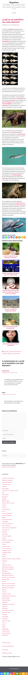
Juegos (4, 556)
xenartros (5, 105)
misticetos (20, 98)
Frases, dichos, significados (9, 527)
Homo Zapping (6, 542)
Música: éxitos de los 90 (8, 585)
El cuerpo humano (7, 519)
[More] (24, 237)
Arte (3, 492)
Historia (4, 538)
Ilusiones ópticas (6, 548)
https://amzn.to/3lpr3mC (8, 467)
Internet (4, 554)
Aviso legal (5, 649)
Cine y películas (6, 509)
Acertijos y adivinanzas (8, 478)
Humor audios (6, 546)
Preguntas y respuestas (13, 353)
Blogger (4, 499)
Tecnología (5, 616)
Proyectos (4, 606)
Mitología (4, 571)
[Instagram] (11, 237)
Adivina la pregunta (7, 480)
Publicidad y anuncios (8, 610)
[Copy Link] (22, 237)
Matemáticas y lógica (8, 567)
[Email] (19, 237)
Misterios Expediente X (8, 569)
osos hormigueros (7, 102)
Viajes (3, 627)
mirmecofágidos (7, 103)
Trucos (4, 623)
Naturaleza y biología (8, 587)
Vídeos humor (6, 631)
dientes (12, 29)
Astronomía (5, 494)
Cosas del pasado (6, 515)
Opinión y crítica (6, 594)
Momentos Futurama (8, 575)
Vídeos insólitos (6, 633)
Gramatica (5, 534)
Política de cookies (7, 653)
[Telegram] (14, 237)
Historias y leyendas (7, 540)
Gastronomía (5, 530)
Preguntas (5, 602)
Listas (3, 563)
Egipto (4, 517)
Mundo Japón (5, 579)
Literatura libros (6, 565)
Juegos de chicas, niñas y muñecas (11, 558)
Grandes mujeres (6, 536)
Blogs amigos (5, 501)
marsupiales (5, 41)
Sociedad (4, 614)
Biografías (5, 497)
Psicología (5, 608)
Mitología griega (6, 573)
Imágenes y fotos (6, 552)
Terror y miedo (6, 620)
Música (4, 581)
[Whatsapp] (6, 237)
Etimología (5, 521)
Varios (3, 625)
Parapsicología (6, 600)
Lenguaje (4, 561)
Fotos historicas (6, 525)
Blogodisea (14, 2)
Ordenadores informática (9, 596)
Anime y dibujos (6, 484)
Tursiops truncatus (19, 205)
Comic (3, 511)
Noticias (4, 589)
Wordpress (5, 635)
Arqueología (5, 488)
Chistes (4, 505)
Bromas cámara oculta (8, 503)
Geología (4, 532)
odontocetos (21, 134)
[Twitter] (8, 237)
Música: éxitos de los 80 (8, 583)
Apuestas (4, 486)
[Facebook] (3, 237)
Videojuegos (5, 629)
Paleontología (6, 598)
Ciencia (4, 507)
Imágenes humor (6, 550)
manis (13, 100)
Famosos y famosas (7, 523)
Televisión (4, 618)
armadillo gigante (16, 175)
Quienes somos (6, 642)
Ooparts (4, 592)
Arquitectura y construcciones (10, 490)
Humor (4, 544)
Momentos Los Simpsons (8, 577)
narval (14, 132)
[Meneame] (16, 237)
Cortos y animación (7, 513)
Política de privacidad (8, 646)
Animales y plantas (9, 351)
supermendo (5, 371)
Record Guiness (6, 612)
